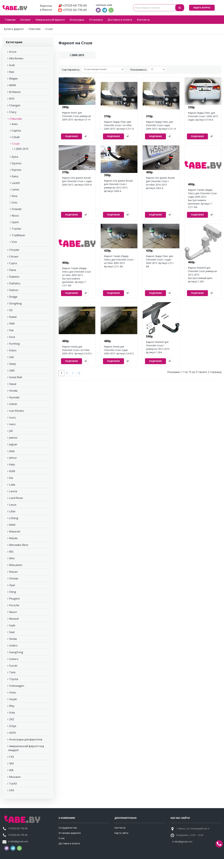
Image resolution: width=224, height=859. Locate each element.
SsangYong (16, 652)
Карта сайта (121, 833)
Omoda (13, 578)
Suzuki (13, 665)
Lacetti (16, 183)
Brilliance (14, 92)
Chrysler (14, 250)
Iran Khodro (16, 411)
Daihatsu (14, 283)
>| (78, 373)
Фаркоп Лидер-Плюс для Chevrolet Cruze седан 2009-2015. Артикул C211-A (161, 125)
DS (11, 310)
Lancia (13, 491)
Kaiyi (12, 464)
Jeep (12, 451)
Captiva (16, 130)
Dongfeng (15, 303)
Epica (15, 157)
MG (11, 551)
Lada (12, 484)
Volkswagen (16, 686)
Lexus (12, 504)
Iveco (12, 424)
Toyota (13, 679)
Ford (12, 337)
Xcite (12, 712)
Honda (13, 390)
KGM (12, 471)
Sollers (13, 645)
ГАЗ (11, 757)
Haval (12, 384)
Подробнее (71, 136)
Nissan (13, 572)
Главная (10, 19)
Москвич (15, 777)
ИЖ (11, 770)
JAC (11, 431)
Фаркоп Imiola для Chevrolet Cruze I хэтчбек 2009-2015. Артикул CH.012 (77, 350)
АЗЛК (12, 733)
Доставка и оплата (120, 19)
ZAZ (11, 719)
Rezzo (15, 215)
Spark (15, 222)
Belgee (13, 78)
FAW (12, 323)
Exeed (12, 317)
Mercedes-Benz (18, 545)
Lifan (12, 511)
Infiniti (13, 404)
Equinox (16, 163)
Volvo (12, 692)
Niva (14, 196)
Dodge (13, 297)
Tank (12, 672)
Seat (12, 632)
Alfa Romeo (16, 58)
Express (16, 170)
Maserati (14, 531)
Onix (14, 202)
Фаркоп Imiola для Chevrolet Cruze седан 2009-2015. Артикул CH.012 (119, 350)
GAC (11, 357)
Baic (11, 72)
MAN (12, 525)
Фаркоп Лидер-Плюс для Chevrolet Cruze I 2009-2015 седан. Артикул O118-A (203, 116)
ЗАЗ (11, 763)
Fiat (11, 330)
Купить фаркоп (14, 29)
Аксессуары (77, 19)
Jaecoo (13, 437)
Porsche (14, 605)
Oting (12, 592)
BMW (12, 85)
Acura (12, 51)
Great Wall (15, 377)
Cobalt (16, 137)
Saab (12, 625)
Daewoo (14, 276)
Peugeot (14, 598)
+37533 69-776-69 (74, 10)
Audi (12, 65)
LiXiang (13, 518)
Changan (14, 105)
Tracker (16, 228)
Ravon (13, 612)
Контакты (143, 19)
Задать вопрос (202, 7)
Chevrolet (35, 29)
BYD (11, 98)
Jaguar (13, 444)
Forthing (14, 343)
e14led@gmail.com (18, 841)
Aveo (15, 124)
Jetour (13, 458)
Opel (12, 585)
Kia (11, 478)
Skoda (13, 639)
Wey (11, 706)
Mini (12, 558)
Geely (12, 364)
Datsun (13, 290)
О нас (62, 838)
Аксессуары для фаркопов (25, 739)
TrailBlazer (18, 235)
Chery (12, 112)
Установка (96, 19)
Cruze (16, 143)
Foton (12, 350)
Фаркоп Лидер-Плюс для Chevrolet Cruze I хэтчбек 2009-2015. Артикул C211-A (119, 125)
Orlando (17, 209)
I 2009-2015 (21, 149)
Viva (14, 242)
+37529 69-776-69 (74, 5)
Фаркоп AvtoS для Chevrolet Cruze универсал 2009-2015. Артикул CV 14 (76, 116)
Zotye (12, 726)
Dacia (12, 270)
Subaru (13, 659)
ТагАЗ (13, 783)
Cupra (13, 263)
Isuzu (12, 417)
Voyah (13, 699)
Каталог (25, 19)
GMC (12, 370)
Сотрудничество (68, 827)
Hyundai (14, 397)
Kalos (15, 176)
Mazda (13, 538)
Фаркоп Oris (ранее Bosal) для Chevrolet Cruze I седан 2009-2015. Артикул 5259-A (77, 181)
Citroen (13, 256)
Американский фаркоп (50, 19)
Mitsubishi (15, 565)
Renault (14, 618)
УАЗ (11, 790)
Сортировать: (71, 69)
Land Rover (16, 498)
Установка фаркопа (70, 833)
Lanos (15, 189)
